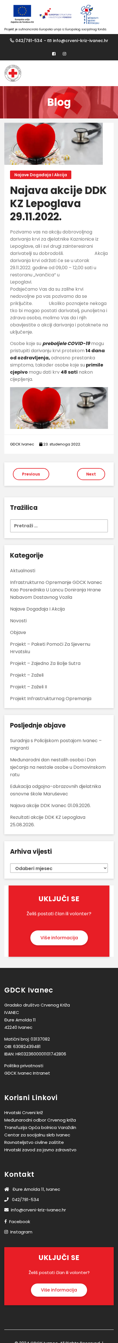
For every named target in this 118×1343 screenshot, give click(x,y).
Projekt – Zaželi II (28, 687)
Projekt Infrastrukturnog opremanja (50, 698)
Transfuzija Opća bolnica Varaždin (40, 1127)
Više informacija (59, 937)
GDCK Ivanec (22, 444)
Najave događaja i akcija (40, 175)
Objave (18, 632)
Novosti (18, 620)
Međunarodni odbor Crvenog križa (40, 1120)
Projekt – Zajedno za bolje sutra (45, 663)
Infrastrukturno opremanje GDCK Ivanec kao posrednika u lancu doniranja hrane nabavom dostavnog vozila (56, 590)
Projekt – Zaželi (27, 675)
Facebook (19, 1222)
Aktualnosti (22, 570)
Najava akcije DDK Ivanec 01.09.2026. (50, 805)
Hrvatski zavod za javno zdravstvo (40, 1150)
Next (91, 474)
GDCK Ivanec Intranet (27, 1073)
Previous (31, 474)
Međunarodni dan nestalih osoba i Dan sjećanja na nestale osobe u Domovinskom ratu (58, 767)
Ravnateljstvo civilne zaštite (34, 1142)
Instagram (21, 1232)
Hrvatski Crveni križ (23, 1113)
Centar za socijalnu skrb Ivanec (37, 1135)
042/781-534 (28, 40)
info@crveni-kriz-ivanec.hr (80, 40)
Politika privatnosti (23, 1066)
